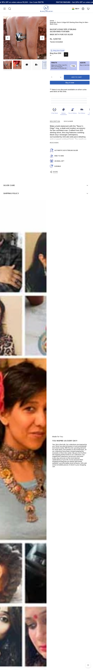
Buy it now (70, 83)
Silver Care (9, 185)
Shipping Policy (11, 193)
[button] (57, 50)
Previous (7, 38)
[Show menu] (4, 8)
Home (52, 21)
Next (42, 38)
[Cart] (88, 8)
